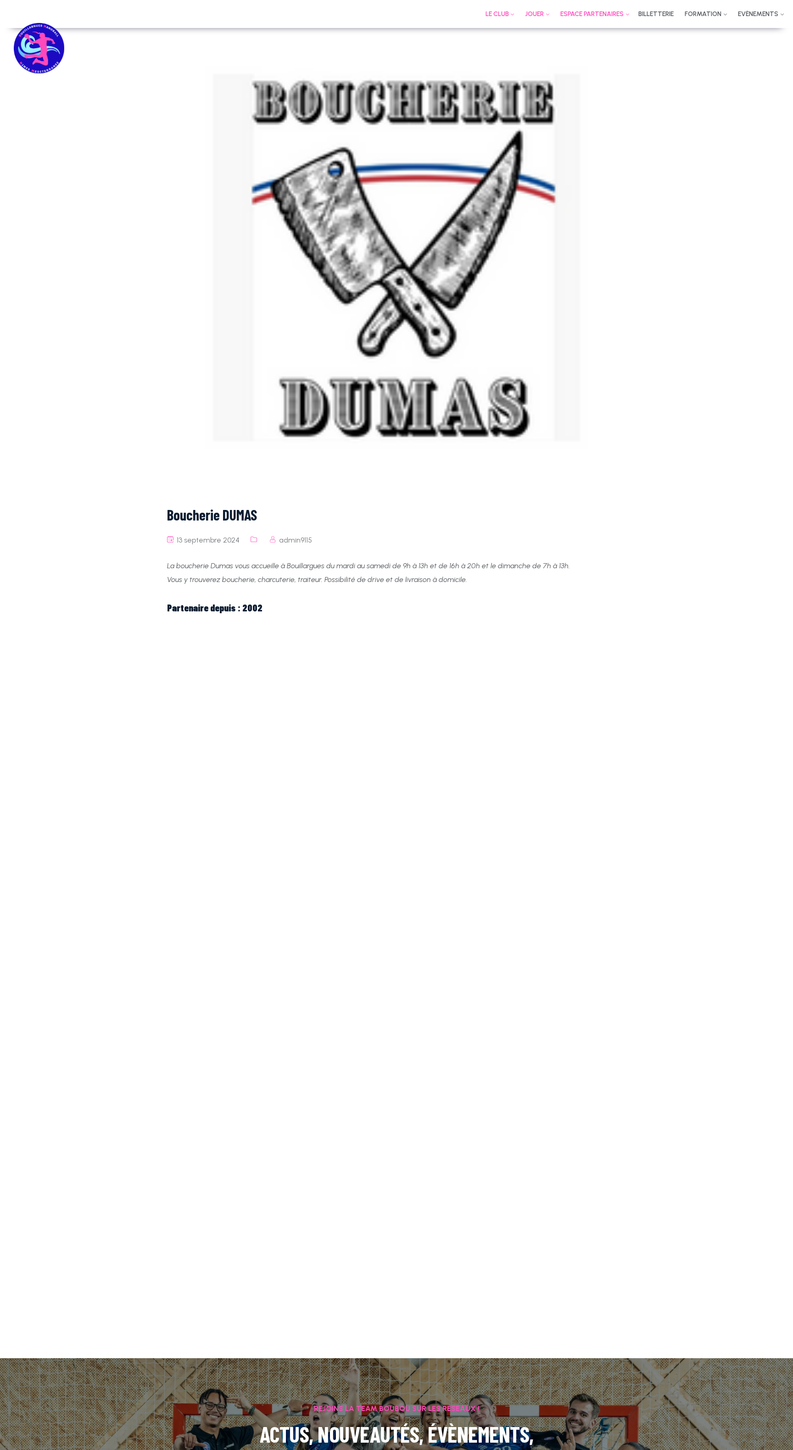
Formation (703, 14)
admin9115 (295, 540)
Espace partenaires (592, 14)
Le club (497, 14)
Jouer (534, 14)
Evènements (758, 14)
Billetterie (656, 14)
